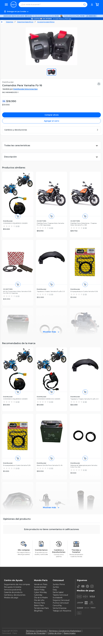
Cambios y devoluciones (14, 595)
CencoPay (57, 605)
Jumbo (56, 587)
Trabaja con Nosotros (62, 611)
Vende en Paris (40, 584)
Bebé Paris (39, 605)
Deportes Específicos (25, 22)
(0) (18, 226)
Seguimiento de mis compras (17, 584)
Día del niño (39, 600)
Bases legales (69, 633)
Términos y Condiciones (36, 631)
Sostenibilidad (40, 587)
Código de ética (54, 633)
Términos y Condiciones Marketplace (65, 631)
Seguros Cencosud (61, 600)
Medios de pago (11, 597)
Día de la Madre (41, 597)
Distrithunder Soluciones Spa (25, 89)
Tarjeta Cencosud (60, 595)
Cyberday (38, 595)
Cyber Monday (40, 592)
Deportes (9, 22)
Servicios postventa (12, 590)
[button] (51, 12)
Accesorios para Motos (45, 22)
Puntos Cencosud (60, 603)
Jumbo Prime (59, 584)
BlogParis (38, 611)
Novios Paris (39, 603)
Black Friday (39, 590)
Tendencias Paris (41, 608)
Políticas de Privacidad (35, 633)
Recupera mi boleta (12, 587)
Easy (55, 590)
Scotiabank (57, 597)
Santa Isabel (58, 592)
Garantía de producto (13, 592)
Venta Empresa (59, 608)
